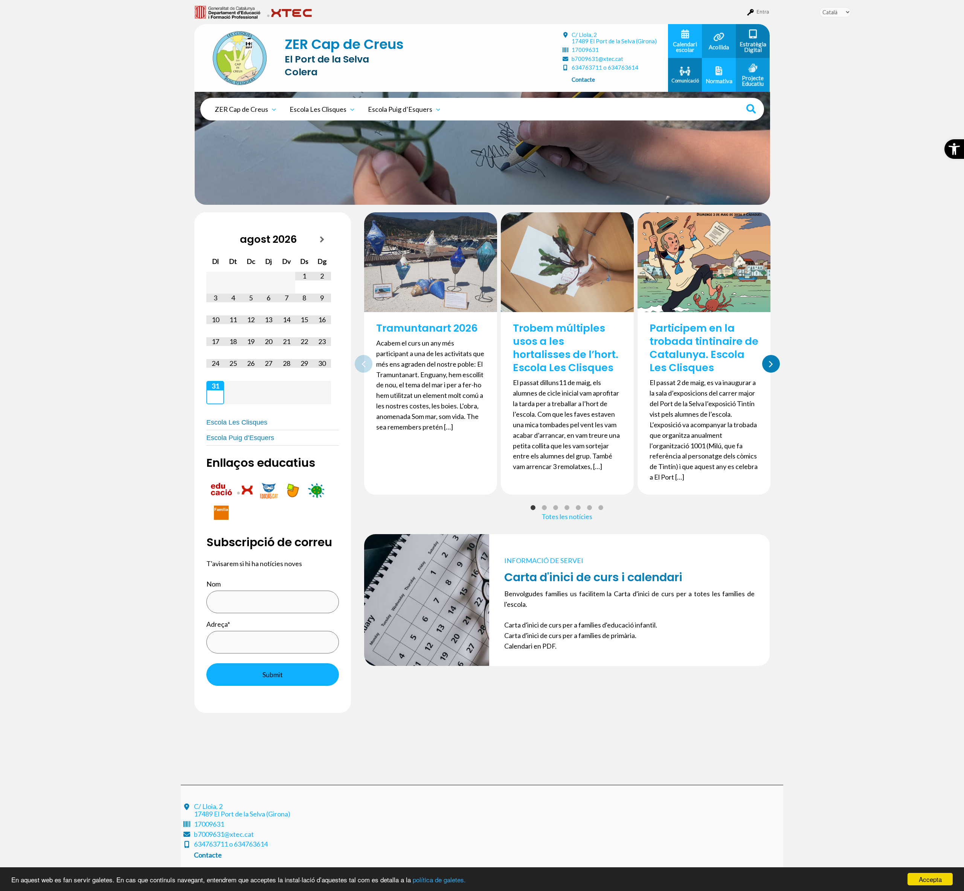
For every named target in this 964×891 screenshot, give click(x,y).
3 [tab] (556, 508)
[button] (954, 149)
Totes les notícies (566, 516)
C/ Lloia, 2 (614, 37)
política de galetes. (439, 879)
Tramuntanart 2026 (427, 328)
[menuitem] (227, 12)
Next (766, 362)
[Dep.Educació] (222, 489)
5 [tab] (578, 508)
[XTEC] (246, 489)
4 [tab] (567, 508)
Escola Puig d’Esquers (400, 109)
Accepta (930, 879)
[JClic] (293, 489)
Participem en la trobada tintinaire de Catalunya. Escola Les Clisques (704, 348)
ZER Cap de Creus (241, 109)
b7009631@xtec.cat (597, 58)
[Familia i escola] (221, 511)
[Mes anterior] (215, 239)
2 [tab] (544, 508)
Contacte (583, 79)
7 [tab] (601, 508)
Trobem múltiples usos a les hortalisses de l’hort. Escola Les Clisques (565, 348)
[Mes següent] (322, 239)
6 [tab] (589, 508)
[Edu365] (269, 489)
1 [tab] (533, 508)
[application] (272, 109)
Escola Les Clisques (318, 109)
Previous (358, 362)
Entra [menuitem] (763, 12)
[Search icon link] (751, 110)
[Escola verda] (316, 489)
